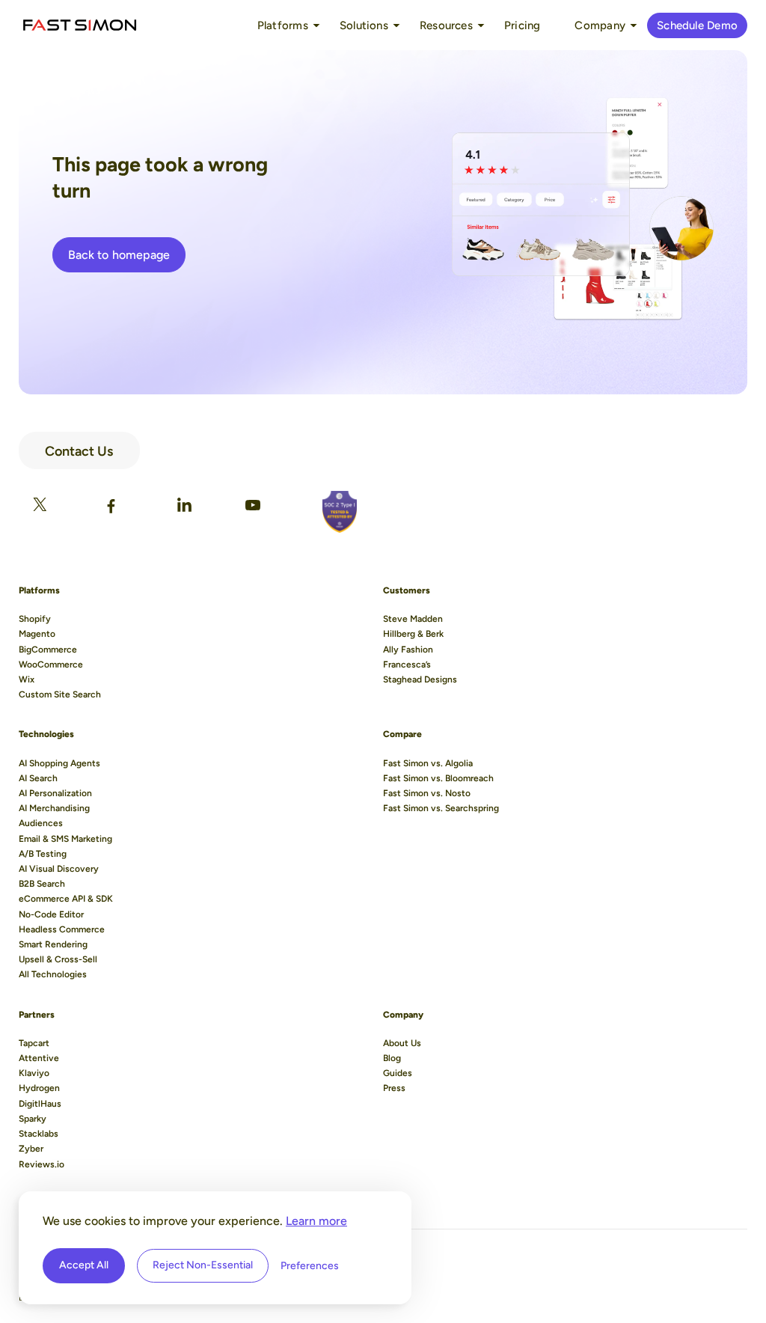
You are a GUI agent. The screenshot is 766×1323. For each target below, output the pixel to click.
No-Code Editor (51, 914)
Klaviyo (34, 1073)
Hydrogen (39, 1088)
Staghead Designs (420, 679)
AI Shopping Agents (59, 763)
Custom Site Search (60, 694)
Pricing (522, 25)
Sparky (32, 1118)
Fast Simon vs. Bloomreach (438, 778)
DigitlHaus (40, 1104)
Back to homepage (119, 255)
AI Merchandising (54, 808)
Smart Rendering (53, 944)
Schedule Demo (697, 25)
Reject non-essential (203, 1265)
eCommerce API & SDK (66, 898)
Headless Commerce (62, 929)
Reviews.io (41, 1164)
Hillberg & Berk (413, 634)
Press (394, 1088)
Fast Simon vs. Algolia (428, 763)
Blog (392, 1058)
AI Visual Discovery (59, 869)
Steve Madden (413, 619)
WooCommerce (51, 664)
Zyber (31, 1148)
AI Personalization (55, 793)
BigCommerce (48, 649)
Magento (37, 634)
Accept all (83, 1265)
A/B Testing (43, 854)
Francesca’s (407, 664)
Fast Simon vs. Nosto (427, 793)
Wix (26, 679)
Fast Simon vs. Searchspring (441, 808)
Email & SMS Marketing (65, 839)
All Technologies (53, 974)
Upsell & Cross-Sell (58, 959)
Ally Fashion (408, 649)
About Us (402, 1043)
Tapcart (34, 1043)
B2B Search (42, 884)
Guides (397, 1073)
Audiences (41, 823)
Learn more (316, 1221)
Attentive (39, 1058)
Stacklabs (38, 1133)
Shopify (35, 619)
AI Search (38, 778)
